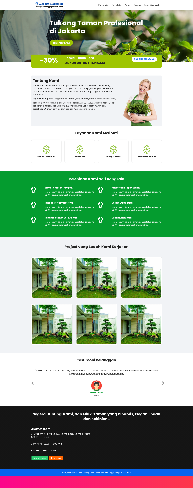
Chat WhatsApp (39, 458)
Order (127, 5)
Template (116, 5)
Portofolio (103, 5)
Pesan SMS (56, 458)
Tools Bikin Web (152, 5)
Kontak (137, 5)
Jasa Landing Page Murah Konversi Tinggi (96, 472)
